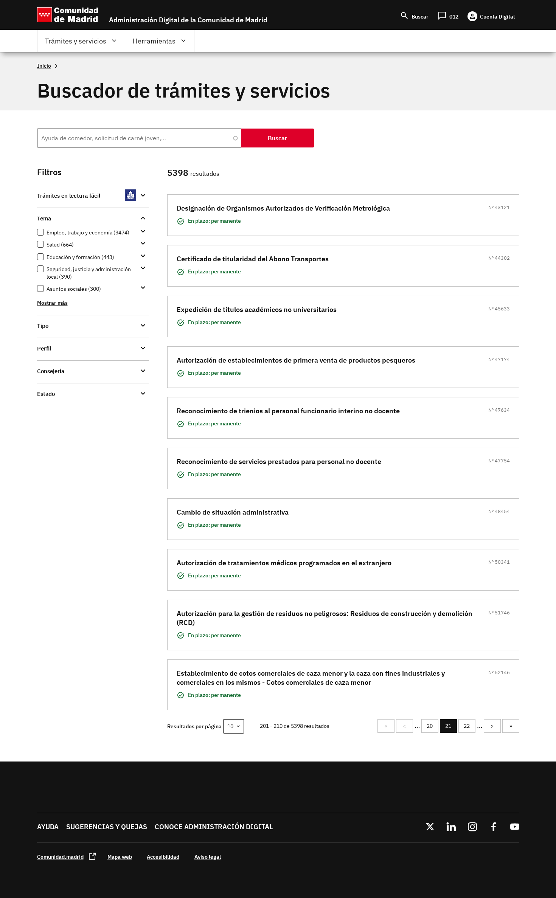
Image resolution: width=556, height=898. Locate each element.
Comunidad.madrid (60, 856)
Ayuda (48, 826)
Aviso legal (207, 856)
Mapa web (119, 856)
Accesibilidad (163, 856)
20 (432, 726)
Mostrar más (52, 302)
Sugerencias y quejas (106, 826)
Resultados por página (194, 726)
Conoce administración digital (214, 826)
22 (469, 726)
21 (451, 728)
